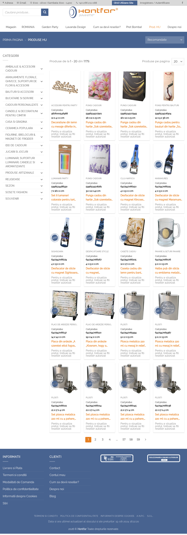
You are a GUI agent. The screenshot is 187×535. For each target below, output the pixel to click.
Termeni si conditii (14, 475)
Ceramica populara (19, 128)
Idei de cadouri (15, 145)
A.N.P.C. (141, 516)
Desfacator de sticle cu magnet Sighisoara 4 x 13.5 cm (64, 271)
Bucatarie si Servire (19, 98)
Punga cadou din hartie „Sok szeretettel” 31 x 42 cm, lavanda (99, 198)
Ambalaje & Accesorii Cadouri (20, 68)
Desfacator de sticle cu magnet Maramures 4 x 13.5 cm (168, 198)
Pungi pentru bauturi (167, 105)
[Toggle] (41, 68)
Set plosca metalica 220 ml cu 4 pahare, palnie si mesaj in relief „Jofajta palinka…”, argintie (168, 417)
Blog (52, 496)
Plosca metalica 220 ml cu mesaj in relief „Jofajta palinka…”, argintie (167, 344)
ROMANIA (28, 27)
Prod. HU (154, 27)
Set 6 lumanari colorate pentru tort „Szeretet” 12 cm (63, 198)
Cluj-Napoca (128, 178)
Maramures (161, 178)
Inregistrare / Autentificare (155, 2)
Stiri (5, 503)
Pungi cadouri (94, 105)
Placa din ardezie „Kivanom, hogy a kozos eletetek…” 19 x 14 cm (98, 344)
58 (131, 439)
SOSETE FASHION (16, 192)
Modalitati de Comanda (18, 482)
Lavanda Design (76, 27)
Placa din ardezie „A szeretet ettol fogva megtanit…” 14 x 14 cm (64, 344)
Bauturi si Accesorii (19, 91)
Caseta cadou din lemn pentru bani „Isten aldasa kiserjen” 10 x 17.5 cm (133, 271)
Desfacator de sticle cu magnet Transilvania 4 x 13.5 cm (98, 271)
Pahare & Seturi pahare (167, 251)
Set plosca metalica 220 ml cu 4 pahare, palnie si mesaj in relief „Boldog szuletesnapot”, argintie (99, 417)
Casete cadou (128, 251)
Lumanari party (59, 178)
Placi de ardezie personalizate (65, 324)
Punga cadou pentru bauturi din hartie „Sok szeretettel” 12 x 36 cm (168, 125)
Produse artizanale (19, 172)
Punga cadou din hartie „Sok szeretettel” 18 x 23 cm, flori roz (99, 125)
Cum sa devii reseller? (107, 27)
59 (138, 439)
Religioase (12, 179)
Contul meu (57, 475)
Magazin (11, 27)
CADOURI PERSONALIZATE (21, 104)
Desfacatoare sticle (97, 251)
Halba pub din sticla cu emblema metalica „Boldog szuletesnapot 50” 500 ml (168, 271)
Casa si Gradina (16, 121)
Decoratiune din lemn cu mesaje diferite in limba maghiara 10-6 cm (64, 125)
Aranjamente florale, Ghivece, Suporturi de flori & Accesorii (21, 81)
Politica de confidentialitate (21, 489)
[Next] (145, 439)
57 (124, 439)
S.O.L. (150, 516)
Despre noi (174, 27)
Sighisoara (57, 251)
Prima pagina (13, 40)
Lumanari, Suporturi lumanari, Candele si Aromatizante (20, 162)
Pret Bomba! (134, 27)
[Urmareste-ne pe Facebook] (182, 3)
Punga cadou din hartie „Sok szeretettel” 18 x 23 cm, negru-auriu (134, 125)
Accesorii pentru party (64, 105)
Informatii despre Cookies (20, 496)
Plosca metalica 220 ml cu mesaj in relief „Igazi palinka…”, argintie (133, 344)
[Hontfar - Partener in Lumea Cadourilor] (93, 12)
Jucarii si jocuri (16, 151)
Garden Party (50, 27)
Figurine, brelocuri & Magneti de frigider (20, 136)
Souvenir (12, 198)
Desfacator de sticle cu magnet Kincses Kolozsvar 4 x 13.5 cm (133, 198)
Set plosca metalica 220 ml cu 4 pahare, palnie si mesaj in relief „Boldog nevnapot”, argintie (65, 417)
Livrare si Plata (12, 468)
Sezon (9, 185)
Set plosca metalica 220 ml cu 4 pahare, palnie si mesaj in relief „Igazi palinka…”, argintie (134, 417)
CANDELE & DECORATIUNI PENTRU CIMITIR (21, 113)
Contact (54, 468)
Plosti (124, 324)
